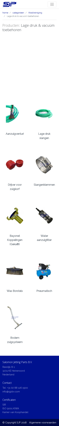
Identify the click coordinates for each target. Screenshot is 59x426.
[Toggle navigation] (52, 4)
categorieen (18, 12)
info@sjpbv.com (11, 391)
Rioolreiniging (35, 12)
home (5, 12)
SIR (4, 404)
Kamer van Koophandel (15, 412)
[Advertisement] (29, 64)
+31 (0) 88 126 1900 (17, 387)
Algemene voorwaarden (42, 422)
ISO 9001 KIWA (10, 408)
